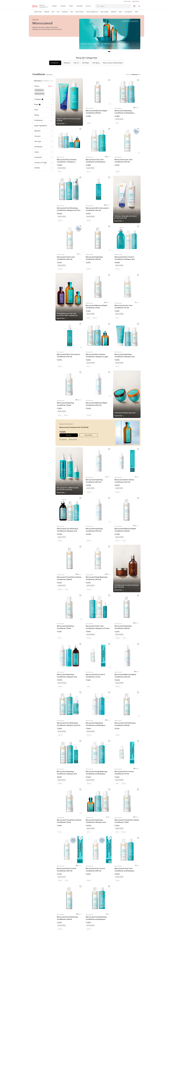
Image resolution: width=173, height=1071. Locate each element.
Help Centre (135, 1)
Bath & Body (79, 12)
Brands (54, 6)
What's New (38, 12)
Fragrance (65, 12)
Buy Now (68, 435)
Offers (71, 6)
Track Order (127, 1)
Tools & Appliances (92, 12)
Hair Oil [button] (76, 63)
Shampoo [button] (67, 63)
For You (88, 6)
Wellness (114, 12)
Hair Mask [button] (85, 63)
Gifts (136, 12)
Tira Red (62, 6)
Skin (53, 12)
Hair (58, 12)
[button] (42, 11)
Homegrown (128, 12)
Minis (120, 12)
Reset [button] (50, 86)
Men (72, 12)
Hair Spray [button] (96, 63)
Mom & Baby (104, 12)
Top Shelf (79, 6)
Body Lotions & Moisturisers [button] (113, 63)
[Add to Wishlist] (109, 80)
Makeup (46, 12)
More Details (88, 435)
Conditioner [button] (54, 63)
